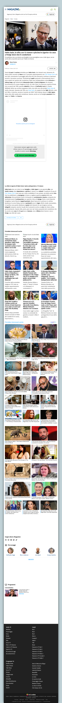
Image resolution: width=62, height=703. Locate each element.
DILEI (45, 696)
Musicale (21, 593)
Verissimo (35, 674)
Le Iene (34, 677)
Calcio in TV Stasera (11, 647)
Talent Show (9, 665)
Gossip (15, 19)
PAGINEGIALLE (16, 696)
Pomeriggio (9, 631)
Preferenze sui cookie (40, 699)
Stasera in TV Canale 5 (38, 656)
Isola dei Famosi (36, 670)
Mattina (8, 629)
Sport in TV (9, 649)
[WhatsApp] (14, 540)
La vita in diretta (36, 685)
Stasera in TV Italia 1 (37, 658)
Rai (21, 217)
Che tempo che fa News (11, 217)
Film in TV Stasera (11, 645)
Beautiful (34, 672)
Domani (8, 638)
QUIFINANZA (54, 696)
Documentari (9, 683)
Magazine (7, 19)
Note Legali (22, 699)
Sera (7, 634)
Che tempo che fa (37, 688)
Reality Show (9, 663)
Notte (7, 636)
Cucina (8, 676)
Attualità (8, 679)
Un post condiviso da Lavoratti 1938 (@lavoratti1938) (25, 143)
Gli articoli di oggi (11, 651)
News (12, 19)
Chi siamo (16, 699)
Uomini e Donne (36, 666)
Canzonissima (9, 588)
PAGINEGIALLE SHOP (24, 696)
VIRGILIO (11, 696)
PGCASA (30, 696)
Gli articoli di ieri (10, 653)
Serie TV (8, 642)
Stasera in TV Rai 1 (37, 647)
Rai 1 (33, 629)
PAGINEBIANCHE (35, 696)
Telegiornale (9, 674)
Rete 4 (34, 636)
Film (7, 640)
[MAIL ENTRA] (51, 9)
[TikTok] (16, 540)
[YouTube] (11, 540)
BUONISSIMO (28, 697)
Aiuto (47, 699)
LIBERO (7, 696)
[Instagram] (8, 540)
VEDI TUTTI (31, 559)
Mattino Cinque (36, 683)
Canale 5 (34, 638)
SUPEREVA (34, 697)
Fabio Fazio (50, 88)
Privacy (26, 699)
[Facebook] (6, 540)
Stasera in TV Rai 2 (37, 649)
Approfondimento (11, 681)
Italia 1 (34, 640)
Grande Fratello (36, 668)
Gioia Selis (31, 90)
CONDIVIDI (51, 68)
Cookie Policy (32, 699)
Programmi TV (10, 661)
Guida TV (8, 627)
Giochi (7, 687)
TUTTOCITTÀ (41, 696)
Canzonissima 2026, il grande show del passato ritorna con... (24, 591)
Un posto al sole (36, 679)
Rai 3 (33, 634)
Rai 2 (33, 631)
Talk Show (9, 668)
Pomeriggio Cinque (37, 681)
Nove (33, 645)
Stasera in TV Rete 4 (37, 653)
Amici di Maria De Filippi (38, 663)
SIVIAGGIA (49, 696)
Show (7, 685)
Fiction (8, 672)
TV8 (33, 642)
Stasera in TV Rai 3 (37, 651)
